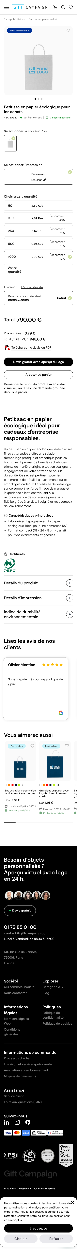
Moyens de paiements (20, 1076)
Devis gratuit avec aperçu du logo (38, 362)
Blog (45, 993)
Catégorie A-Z (53, 987)
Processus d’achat (17, 1058)
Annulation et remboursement (26, 1070)
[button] (35, 99)
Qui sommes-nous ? (19, 987)
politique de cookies (50, 1216)
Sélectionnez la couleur (26, 131)
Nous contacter (15, 993)
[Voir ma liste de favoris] (70, 7)
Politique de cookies (57, 1023)
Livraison (23, 287)
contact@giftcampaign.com (26, 933)
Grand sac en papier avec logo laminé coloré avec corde (54, 793)
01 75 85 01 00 (20, 927)
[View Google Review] (61, 712)
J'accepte (38, 1228)
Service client (14, 1096)
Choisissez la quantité (20, 197)
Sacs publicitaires (14, 19)
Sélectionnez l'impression (23, 165)
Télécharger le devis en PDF (31, 347)
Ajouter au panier (38, 374)
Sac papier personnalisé (43, 19)
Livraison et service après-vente (28, 1064)
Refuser (56, 1238)
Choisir (20, 1238)
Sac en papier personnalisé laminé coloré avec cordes (20, 792)
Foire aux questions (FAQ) (23, 1102)
